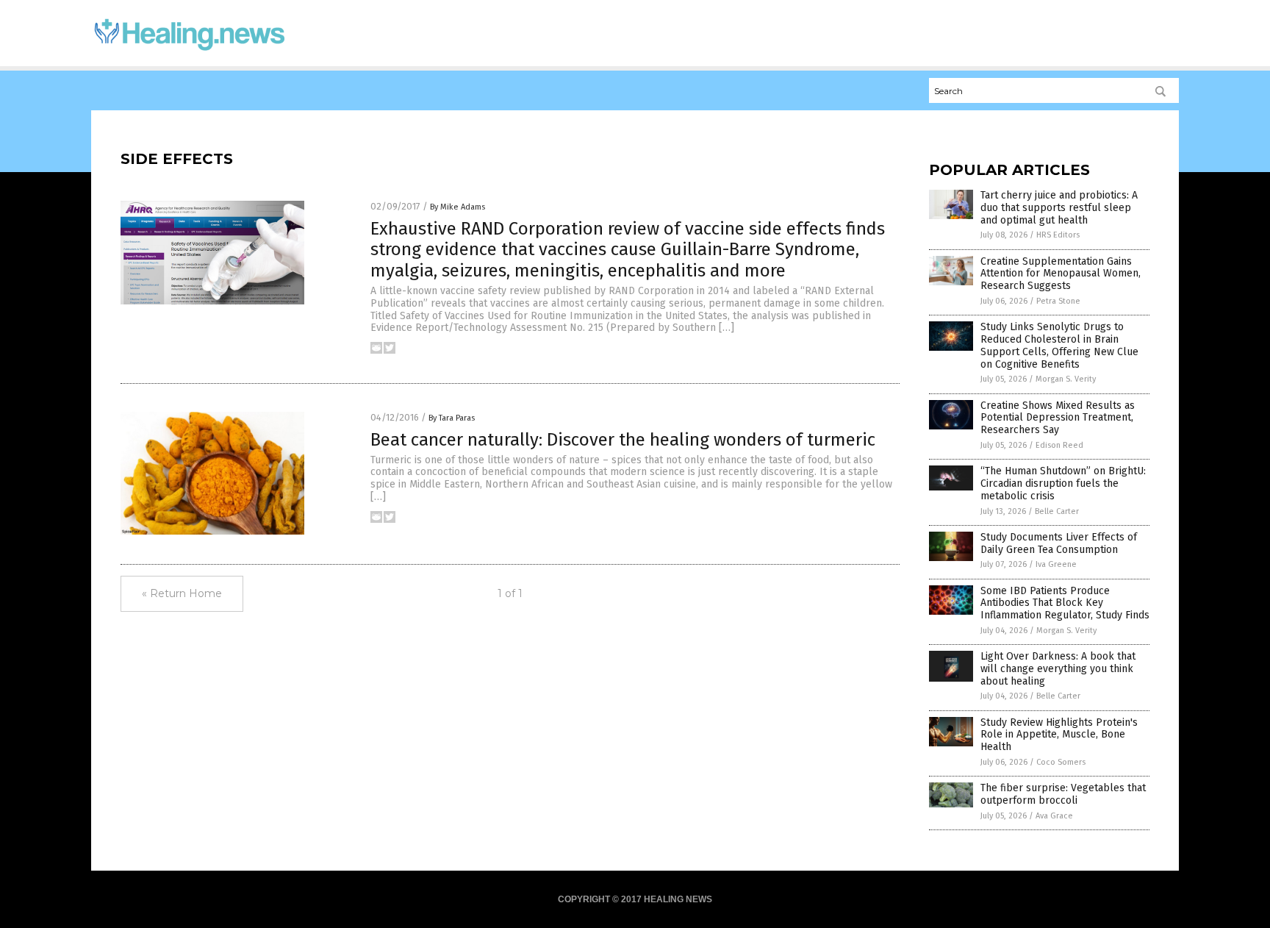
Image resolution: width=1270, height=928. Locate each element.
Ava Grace (1054, 816)
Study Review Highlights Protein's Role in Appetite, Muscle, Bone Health (1059, 735)
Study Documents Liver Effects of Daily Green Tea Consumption (1058, 543)
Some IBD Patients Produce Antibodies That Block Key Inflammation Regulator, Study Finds (1064, 603)
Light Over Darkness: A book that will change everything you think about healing (1058, 669)
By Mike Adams (457, 207)
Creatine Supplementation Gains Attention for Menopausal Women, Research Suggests (1060, 274)
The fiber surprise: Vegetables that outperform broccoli (1063, 794)
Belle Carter (1057, 511)
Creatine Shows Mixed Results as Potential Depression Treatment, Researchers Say (1057, 418)
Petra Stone (1058, 301)
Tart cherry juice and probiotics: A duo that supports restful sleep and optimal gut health (1059, 207)
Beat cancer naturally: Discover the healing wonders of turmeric (622, 439)
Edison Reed (1059, 445)
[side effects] (189, 52)
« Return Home (182, 593)
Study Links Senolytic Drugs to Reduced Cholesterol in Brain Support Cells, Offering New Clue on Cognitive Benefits (1059, 345)
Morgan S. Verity (1066, 379)
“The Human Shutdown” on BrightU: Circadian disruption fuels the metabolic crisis (1063, 483)
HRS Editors (1058, 235)
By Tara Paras (451, 418)
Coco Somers (1061, 762)
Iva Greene (1056, 564)
